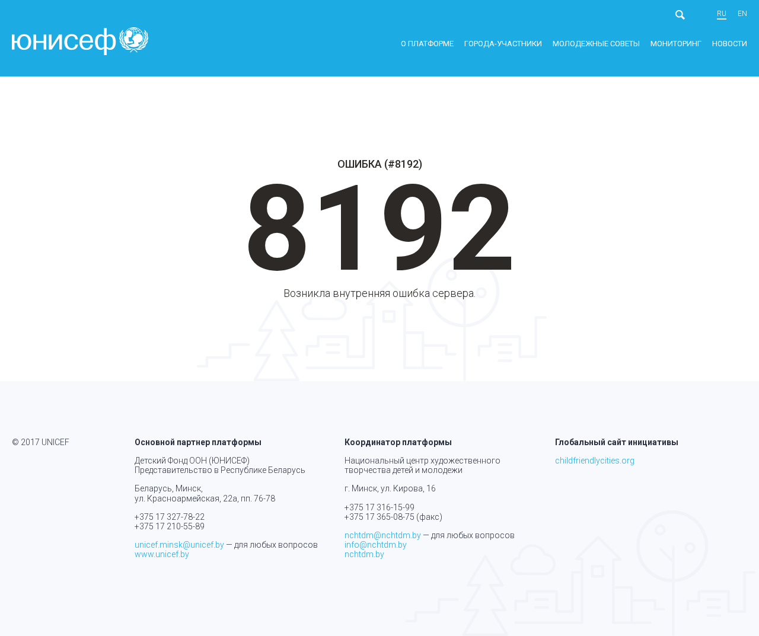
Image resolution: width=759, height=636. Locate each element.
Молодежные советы (596, 43)
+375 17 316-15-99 (379, 507)
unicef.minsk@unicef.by (179, 544)
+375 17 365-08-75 (379, 517)
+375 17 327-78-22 (170, 517)
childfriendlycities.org (594, 460)
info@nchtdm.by (376, 544)
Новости (729, 43)
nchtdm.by (364, 554)
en (742, 14)
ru (721, 14)
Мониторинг (675, 43)
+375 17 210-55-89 (170, 526)
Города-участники (503, 43)
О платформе (427, 43)
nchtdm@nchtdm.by (383, 535)
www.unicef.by (162, 554)
